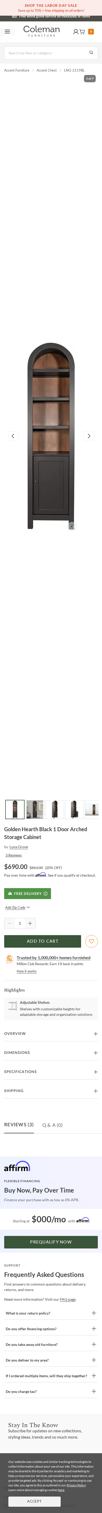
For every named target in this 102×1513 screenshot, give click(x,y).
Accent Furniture (16, 70)
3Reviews (13, 855)
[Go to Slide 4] (74, 809)
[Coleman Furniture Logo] (42, 32)
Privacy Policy (76, 1485)
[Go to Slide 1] (14, 809)
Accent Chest (47, 70)
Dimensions (17, 1053)
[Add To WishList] (91, 941)
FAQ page (68, 1299)
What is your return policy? (28, 1313)
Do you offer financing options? (31, 1329)
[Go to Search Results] (91, 53)
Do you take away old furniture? (32, 1344)
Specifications (20, 1072)
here (61, 1490)
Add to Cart (42, 941)
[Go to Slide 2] (34, 809)
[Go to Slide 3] (54, 809)
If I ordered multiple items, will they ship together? (46, 1376)
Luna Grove (18, 847)
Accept (34, 1501)
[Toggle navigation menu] (7, 32)
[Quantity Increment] (30, 923)
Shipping (14, 1091)
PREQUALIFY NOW (51, 1242)
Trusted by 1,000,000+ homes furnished (53, 957)
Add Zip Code (15, 907)
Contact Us (71, 16)
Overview (15, 1034)
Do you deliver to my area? (27, 1360)
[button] (76, 31)
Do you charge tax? (21, 1391)
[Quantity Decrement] (9, 923)
